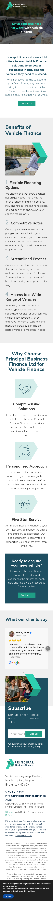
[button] (5, 648)
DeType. (9, 815)
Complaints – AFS (24, 835)
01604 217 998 (14, 791)
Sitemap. (9, 812)
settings (31, 891)
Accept (8, 896)
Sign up (34, 733)
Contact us (26, 103)
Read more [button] (14, 657)
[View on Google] (12, 634)
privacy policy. (34, 746)
